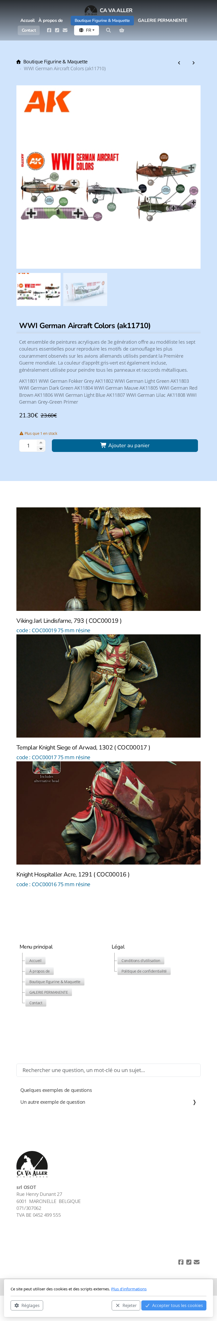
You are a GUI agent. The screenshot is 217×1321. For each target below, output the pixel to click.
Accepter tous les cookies (177, 1305)
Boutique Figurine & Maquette (55, 61)
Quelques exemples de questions (56, 1090)
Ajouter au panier (128, 445)
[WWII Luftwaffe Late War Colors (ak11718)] (179, 63)
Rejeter (130, 1305)
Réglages (30, 1305)
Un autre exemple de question (52, 1102)
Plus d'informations (129, 1288)
